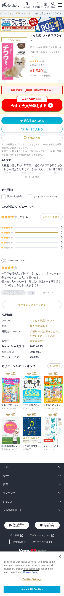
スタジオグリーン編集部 (13, 408)
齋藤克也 (5, 449)
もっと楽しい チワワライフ (46, 196)
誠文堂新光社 (37, 340)
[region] (32, 573)
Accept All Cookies (31, 589)
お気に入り (34, 137)
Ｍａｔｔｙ (49, 449)
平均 (21, 217)
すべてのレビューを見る (32, 304)
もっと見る (34, 177)
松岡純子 (27, 449)
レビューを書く (37, 65)
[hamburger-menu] (60, 5)
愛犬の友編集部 (14, 196)
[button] (42, 542)
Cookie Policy (31, 572)
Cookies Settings (31, 579)
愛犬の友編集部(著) (39, 47)
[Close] (60, 556)
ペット (27, 13)
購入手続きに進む (34, 120)
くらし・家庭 (13, 13)
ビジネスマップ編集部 (33, 408)
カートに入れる (34, 129)
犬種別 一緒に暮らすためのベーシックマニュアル (46, 52)
